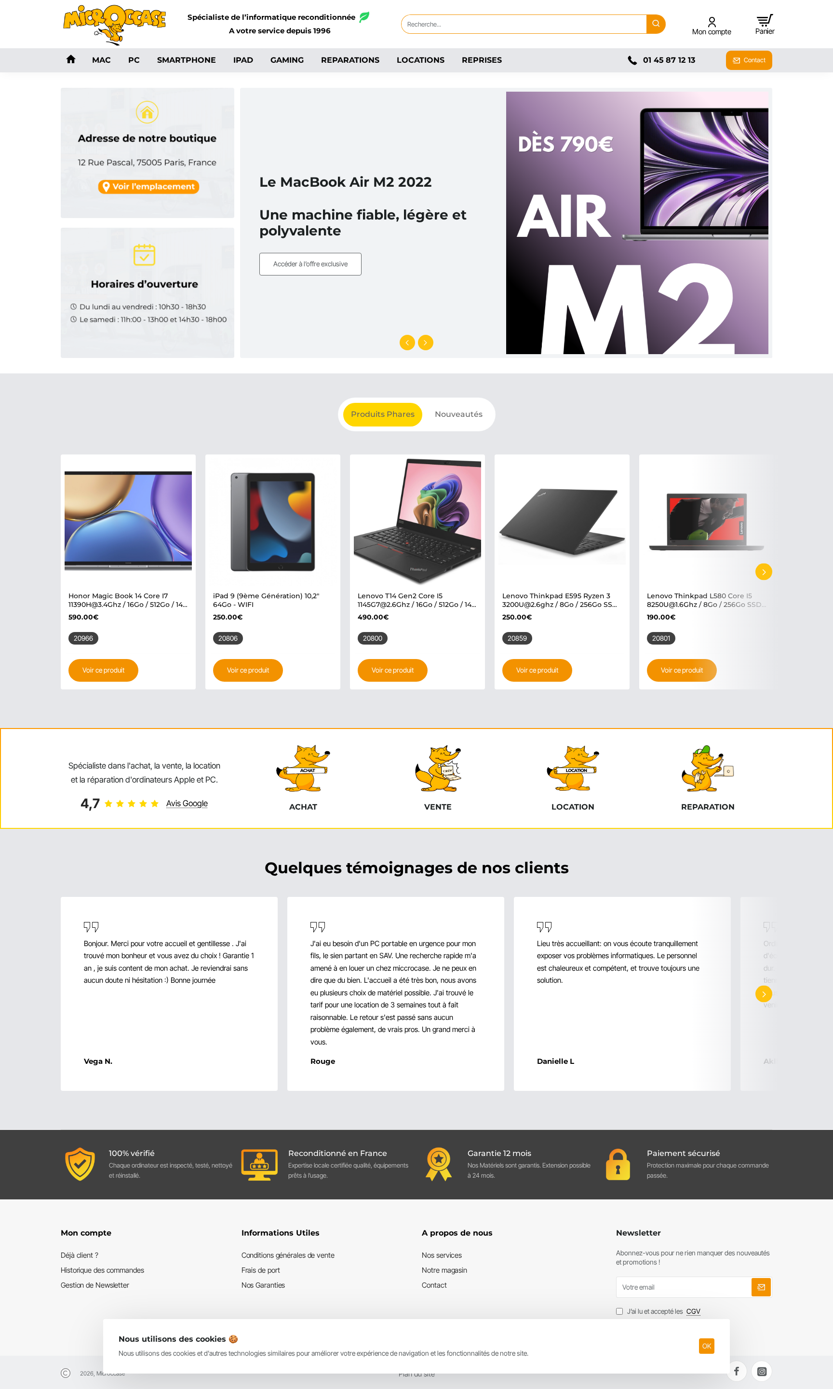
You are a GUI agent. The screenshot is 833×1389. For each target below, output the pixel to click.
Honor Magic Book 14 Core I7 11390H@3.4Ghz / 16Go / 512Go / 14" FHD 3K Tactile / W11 (126, 600)
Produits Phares (383, 414)
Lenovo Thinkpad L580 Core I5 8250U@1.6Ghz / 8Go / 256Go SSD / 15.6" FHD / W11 (706, 600)
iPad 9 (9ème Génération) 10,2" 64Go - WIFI (266, 600)
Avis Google (187, 803)
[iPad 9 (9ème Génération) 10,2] (272, 522)
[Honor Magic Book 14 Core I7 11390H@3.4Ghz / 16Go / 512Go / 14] (128, 522)
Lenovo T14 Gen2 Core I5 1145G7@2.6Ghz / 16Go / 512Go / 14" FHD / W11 (416, 600)
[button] (407, 342)
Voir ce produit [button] (103, 670)
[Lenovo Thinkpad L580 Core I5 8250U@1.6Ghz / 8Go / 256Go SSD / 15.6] (706, 522)
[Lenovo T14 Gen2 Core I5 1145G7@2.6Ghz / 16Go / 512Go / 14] (417, 522)
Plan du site (417, 1373)
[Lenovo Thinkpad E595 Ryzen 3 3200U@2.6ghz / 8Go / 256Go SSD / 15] (562, 522)
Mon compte (86, 1233)
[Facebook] (736, 1371)
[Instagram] (761, 1371)
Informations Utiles (281, 1233)
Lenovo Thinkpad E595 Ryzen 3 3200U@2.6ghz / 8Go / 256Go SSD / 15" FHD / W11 (560, 600)
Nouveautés (459, 414)
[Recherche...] (656, 24)
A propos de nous (457, 1233)
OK (706, 1346)
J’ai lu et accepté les (663, 1311)
